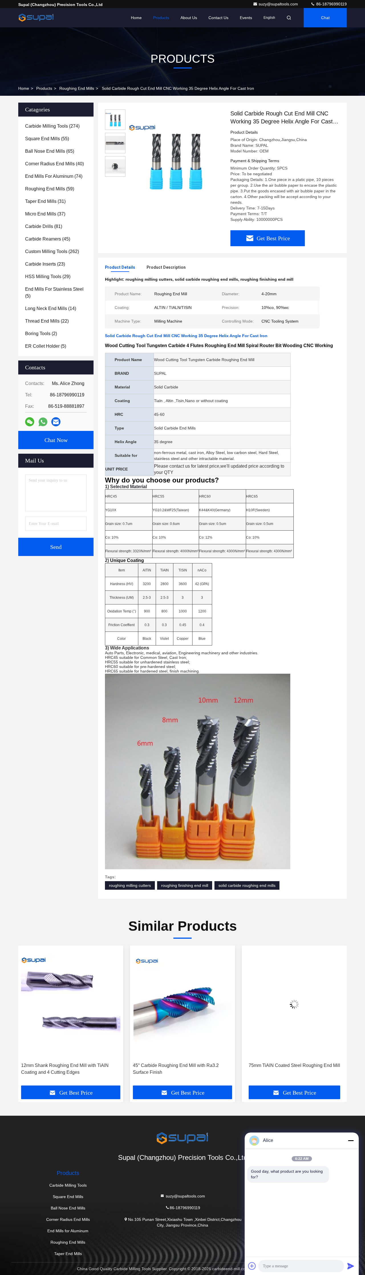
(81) (43, 226)
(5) (54, 292)
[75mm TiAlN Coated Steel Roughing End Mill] (294, 1004)
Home (136, 17)
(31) (45, 201)
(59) (49, 188)
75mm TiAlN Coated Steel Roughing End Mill (294, 1065)
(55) (47, 138)
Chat (325, 17)
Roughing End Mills (76, 88)
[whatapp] (43, 422)
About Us (189, 17)
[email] (56, 421)
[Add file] (252, 1266)
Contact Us (218, 17)
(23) (45, 264)
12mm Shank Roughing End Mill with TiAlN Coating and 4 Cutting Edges (65, 1069)
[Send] (350, 1266)
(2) (41, 333)
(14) (50, 308)
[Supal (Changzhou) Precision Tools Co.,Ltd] (36, 18)
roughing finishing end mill (184, 885)
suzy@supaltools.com (279, 4)
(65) (49, 151)
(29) (47, 276)
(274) (52, 126)
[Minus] (350, 1140)
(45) (47, 239)
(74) (53, 176)
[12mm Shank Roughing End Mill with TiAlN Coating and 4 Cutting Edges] (70, 1004)
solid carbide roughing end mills (246, 885)
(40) (54, 163)
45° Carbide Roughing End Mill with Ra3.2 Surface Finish (176, 1069)
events (246, 17)
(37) (45, 213)
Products (161, 17)
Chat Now (56, 440)
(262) (52, 251)
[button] (28, 1017)
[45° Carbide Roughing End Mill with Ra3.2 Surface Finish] (182, 1004)
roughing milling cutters (130, 885)
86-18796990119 (331, 4)
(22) (47, 321)
